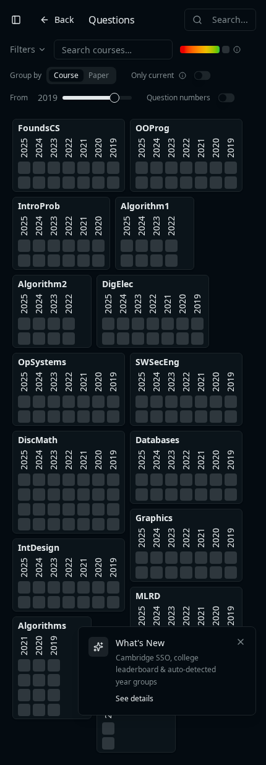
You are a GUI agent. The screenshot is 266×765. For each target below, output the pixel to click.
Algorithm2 (42, 284)
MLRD (147, 596)
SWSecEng (157, 362)
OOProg (152, 128)
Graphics (154, 518)
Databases (157, 440)
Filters (22, 49)
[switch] (202, 75)
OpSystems (42, 362)
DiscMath (38, 440)
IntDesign (38, 547)
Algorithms (42, 625)
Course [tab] (66, 75)
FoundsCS (39, 128)
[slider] (114, 98)
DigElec (117, 284)
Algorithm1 (145, 206)
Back (64, 19)
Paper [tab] (98, 75)
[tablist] (81, 75)
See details (134, 699)
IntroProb (39, 206)
